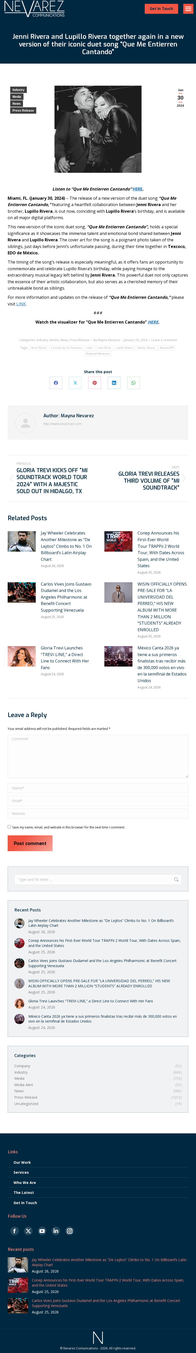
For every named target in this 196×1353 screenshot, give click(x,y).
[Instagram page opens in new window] (69, 1231)
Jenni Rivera (38, 347)
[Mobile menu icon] (188, 9)
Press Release (23, 110)
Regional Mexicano (98, 353)
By (106, 340)
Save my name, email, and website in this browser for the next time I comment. (68, 827)
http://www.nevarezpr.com (62, 424)
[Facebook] (56, 383)
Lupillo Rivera (124, 347)
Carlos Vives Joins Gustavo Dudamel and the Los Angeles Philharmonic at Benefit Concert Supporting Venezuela (66, 597)
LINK (21, 304)
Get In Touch (25, 1202)
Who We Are (25, 1182)
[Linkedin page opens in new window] (56, 1231)
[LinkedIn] (114, 383)
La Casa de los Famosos (66, 347)
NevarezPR (167, 347)
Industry (18, 90)
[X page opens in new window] (28, 1231)
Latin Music (104, 347)
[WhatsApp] (133, 383)
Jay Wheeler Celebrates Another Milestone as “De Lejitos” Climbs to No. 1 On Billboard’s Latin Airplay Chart (66, 546)
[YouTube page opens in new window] (42, 1231)
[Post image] (22, 541)
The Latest (24, 1192)
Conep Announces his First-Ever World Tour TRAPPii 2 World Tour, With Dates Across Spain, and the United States (161, 549)
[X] (75, 383)
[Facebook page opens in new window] (14, 1231)
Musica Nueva (146, 347)
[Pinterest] (94, 383)
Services (21, 1172)
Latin (90, 347)
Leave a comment (164, 340)
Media (17, 97)
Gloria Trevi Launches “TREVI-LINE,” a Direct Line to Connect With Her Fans (65, 657)
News (17, 103)
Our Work (22, 1162)
